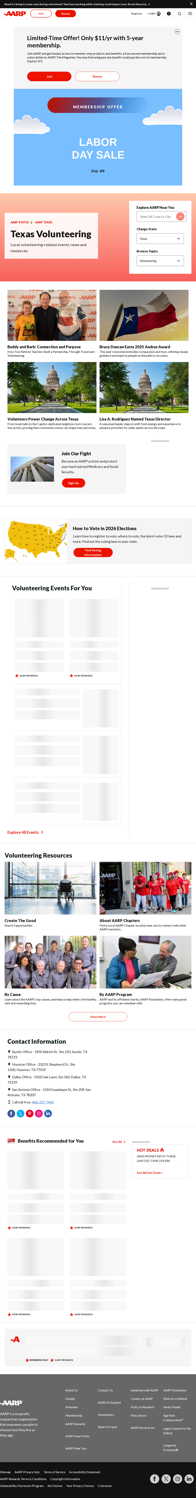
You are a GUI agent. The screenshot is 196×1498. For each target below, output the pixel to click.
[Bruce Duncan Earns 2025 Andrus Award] (144, 315)
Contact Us (105, 1390)
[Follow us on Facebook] (154, 1478)
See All (117, 1141)
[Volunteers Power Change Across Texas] (51, 387)
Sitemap (5, 1472)
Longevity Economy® (170, 1447)
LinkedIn (48, 1113)
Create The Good (20, 920)
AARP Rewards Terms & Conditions (23, 1479)
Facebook (11, 1113)
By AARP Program (116, 994)
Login (151, 13)
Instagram (39, 1113)
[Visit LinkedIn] (189, 1478)
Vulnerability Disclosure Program (22, 1485)
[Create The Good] (50, 888)
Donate (70, 1398)
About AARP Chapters (120, 920)
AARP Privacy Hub (27, 1472)
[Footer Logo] (21, 1403)
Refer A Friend (107, 1427)
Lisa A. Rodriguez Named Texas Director (135, 419)
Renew (97, 76)
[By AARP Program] (145, 962)
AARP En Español (109, 1402)
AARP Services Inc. (143, 1427)
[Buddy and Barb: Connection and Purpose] (51, 315)
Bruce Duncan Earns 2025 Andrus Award (135, 346)
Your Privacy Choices (80, 1485)
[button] (179, 14)
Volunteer (71, 1407)
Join (49, 76)
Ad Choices (54, 1485)
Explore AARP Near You (155, 207)
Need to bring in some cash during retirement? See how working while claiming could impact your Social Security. (75, 4)
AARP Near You (75, 1448)
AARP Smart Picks (77, 1436)
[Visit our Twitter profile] (166, 1478)
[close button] (177, 32)
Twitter (20, 1113)
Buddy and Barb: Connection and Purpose (44, 346)
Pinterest (29, 1113)
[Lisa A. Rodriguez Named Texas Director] (144, 387)
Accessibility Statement (84, 1472)
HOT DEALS (148, 1150)
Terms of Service (54, 1472)
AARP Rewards (75, 1424)
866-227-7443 (43, 1102)
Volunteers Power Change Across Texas (42, 419)
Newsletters (106, 1414)
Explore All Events (23, 832)
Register (136, 13)
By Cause (13, 994)
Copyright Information (65, 1479)
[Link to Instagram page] (177, 1478)
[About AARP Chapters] (145, 888)
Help (169, 13)
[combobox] (161, 216)
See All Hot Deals (149, 1172)
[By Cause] (50, 962)
